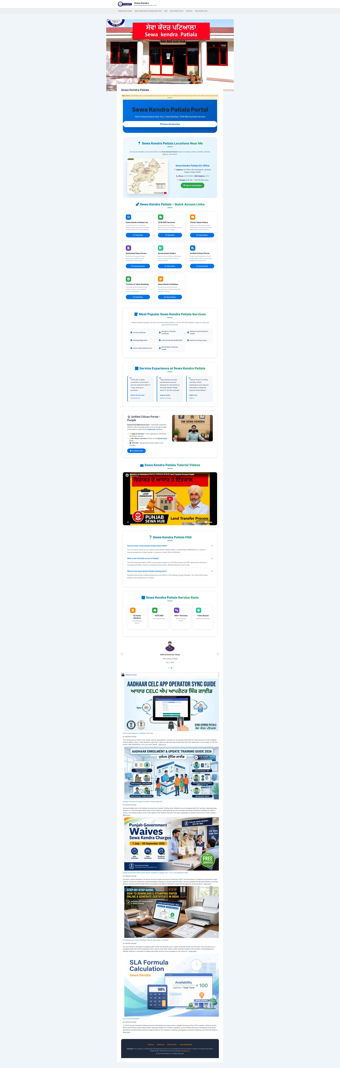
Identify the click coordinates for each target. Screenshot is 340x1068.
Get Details (139, 297)
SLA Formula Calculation (131, 1019)
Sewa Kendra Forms (176, 11)
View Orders (171, 266)
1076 (207, 176)
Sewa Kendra (141, 3)
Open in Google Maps (193, 185)
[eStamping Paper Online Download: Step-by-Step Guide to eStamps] (171, 912)
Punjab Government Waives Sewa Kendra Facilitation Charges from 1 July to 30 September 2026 (155, 873)
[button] (168, 667)
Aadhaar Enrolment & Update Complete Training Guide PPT (143, 801)
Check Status (203, 235)
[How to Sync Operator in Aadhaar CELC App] (171, 704)
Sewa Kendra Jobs (201, 11)
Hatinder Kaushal (131, 675)
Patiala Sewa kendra (125, 11)
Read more (162, 744)
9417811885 (188, 176)
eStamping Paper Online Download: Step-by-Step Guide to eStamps (146, 940)
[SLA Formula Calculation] (171, 985)
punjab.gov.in (186, 1051)
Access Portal (203, 266)
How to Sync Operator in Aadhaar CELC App (138, 733)
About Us (151, 1044)
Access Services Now (171, 124)
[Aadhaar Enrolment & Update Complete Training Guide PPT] (171, 773)
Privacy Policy (172, 1044)
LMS (165, 11)
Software (189, 11)
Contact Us (160, 1044)
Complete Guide (137, 451)
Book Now (171, 235)
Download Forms (139, 266)
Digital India (151, 429)
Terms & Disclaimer (186, 1044)
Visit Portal (139, 235)
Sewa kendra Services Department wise (148, 11)
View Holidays (171, 297)
